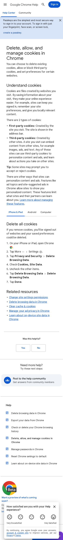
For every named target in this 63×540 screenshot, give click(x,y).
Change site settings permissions (28, 297)
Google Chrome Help (24, 4)
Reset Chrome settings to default (29, 456)
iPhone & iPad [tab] (16, 212)
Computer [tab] (46, 212)
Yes (23, 348)
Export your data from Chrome (27, 420)
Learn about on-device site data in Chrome (34, 463)
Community (25, 12)
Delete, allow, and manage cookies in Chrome (31, 440)
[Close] (60, 21)
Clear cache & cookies (22, 306)
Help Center (9, 12)
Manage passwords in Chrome (27, 449)
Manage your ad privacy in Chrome (29, 311)
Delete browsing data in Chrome (28, 302)
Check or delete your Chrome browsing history (32, 429)
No (38, 348)
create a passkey (12, 32)
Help (8, 405)
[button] (5, 4)
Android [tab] (32, 212)
